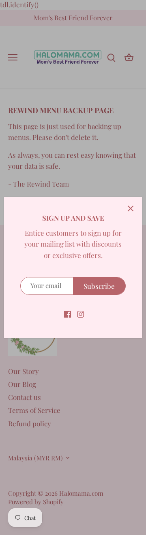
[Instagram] (80, 313)
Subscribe (99, 285)
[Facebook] (67, 313)
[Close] (131, 208)
